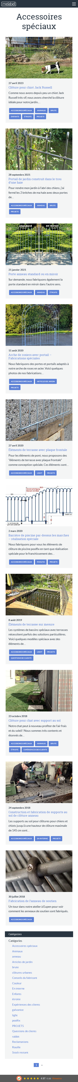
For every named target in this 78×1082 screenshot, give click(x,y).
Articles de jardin (46, 381)
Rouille (16, 1047)
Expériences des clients (35, 750)
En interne (42, 839)
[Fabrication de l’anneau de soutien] (39, 871)
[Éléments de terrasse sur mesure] (39, 594)
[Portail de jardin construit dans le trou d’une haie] (39, 149)
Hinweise (57, 1078)
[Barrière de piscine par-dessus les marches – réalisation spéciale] (39, 505)
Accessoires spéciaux (21, 110)
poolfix (41, 562)
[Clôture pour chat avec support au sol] (39, 690)
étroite (28, 117)
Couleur (17, 983)
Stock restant (20, 1052)
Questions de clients (21, 658)
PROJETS (40, 117)
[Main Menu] (74, 4)
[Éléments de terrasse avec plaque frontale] (39, 420)
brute (54, 110)
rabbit (15, 1036)
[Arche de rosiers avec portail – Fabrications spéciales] (39, 325)
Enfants (15, 117)
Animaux (41, 110)
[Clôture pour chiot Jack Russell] (39, 57)
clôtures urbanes (22, 972)
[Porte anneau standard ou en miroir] (39, 244)
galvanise (18, 1009)
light (39, 473)
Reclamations (20, 1041)
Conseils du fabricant (24, 977)
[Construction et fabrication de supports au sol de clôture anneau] (39, 782)
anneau (41, 205)
